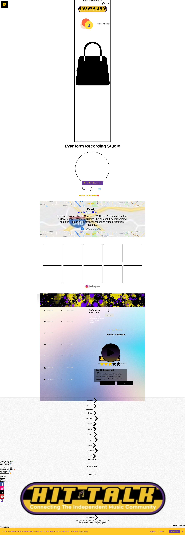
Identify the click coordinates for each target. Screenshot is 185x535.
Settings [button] (153, 531)
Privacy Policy (83, 531)
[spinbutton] (57, 311)
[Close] (182, 531)
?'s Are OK (174, 531)
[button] (92, 64)
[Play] (110, 352)
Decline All (162, 531)
